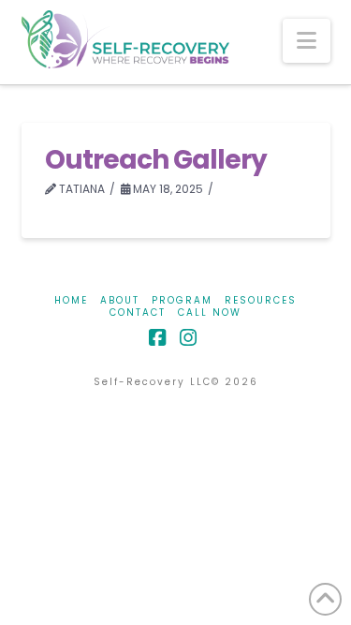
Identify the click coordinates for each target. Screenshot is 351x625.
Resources (261, 300)
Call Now (209, 312)
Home (71, 300)
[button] (306, 41)
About (119, 300)
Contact (138, 312)
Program (182, 300)
